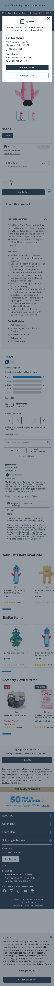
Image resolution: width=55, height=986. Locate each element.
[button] (48, 18)
